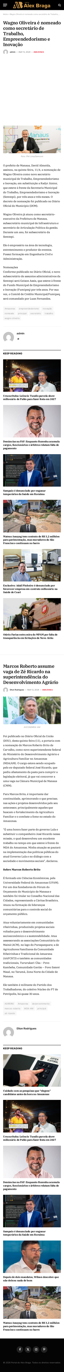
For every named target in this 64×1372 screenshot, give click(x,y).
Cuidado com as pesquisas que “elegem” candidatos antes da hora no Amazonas (27, 1092)
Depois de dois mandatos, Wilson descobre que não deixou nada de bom (31, 1278)
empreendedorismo (29, 308)
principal (22, 313)
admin (12, 52)
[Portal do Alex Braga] (32, 5)
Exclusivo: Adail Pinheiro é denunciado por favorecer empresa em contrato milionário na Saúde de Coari (30, 589)
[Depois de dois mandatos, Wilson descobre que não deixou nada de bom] (32, 1257)
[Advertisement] (32, 88)
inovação (47, 308)
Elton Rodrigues (17, 690)
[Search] (59, 5)
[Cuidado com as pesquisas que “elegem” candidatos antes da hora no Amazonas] (32, 1070)
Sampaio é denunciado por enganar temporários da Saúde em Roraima (24, 492)
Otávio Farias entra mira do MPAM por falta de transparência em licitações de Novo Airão (30, 636)
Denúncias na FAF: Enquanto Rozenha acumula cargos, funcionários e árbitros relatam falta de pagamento (31, 445)
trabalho (49, 313)
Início (5, 14)
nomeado (9, 313)
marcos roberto (12, 1008)
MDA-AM (28, 1008)
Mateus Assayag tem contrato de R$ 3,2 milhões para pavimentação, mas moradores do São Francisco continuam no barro (31, 540)
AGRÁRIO (9, 1003)
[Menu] (5, 5)
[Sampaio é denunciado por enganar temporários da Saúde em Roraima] (32, 470)
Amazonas (39, 52)
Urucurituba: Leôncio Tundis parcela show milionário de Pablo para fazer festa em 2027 (29, 397)
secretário (35, 313)
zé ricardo (10, 1013)
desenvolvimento (41, 1003)
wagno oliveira (12, 318)
